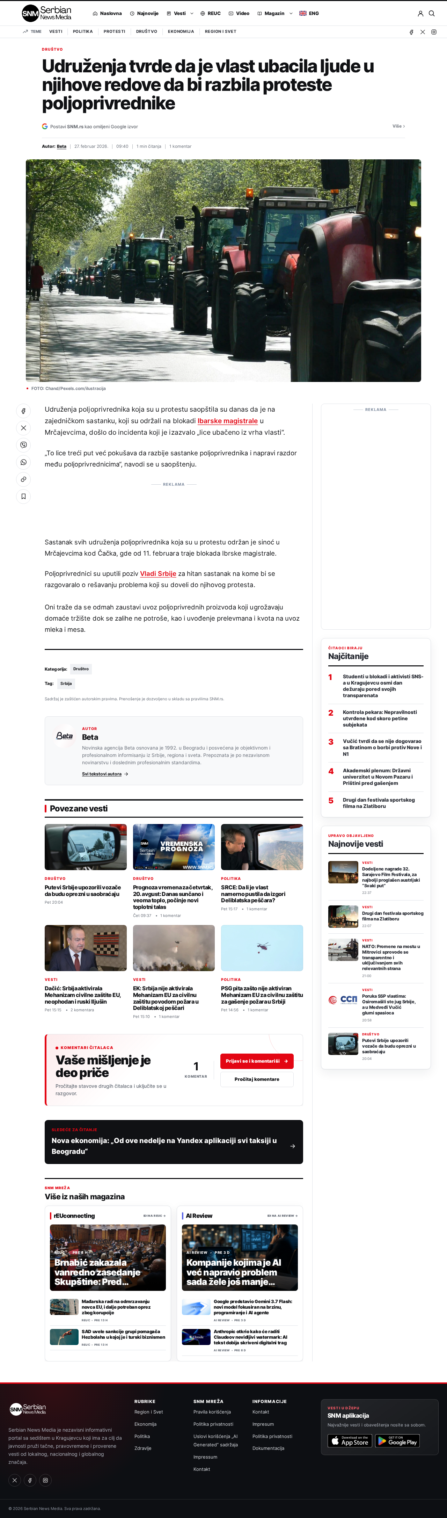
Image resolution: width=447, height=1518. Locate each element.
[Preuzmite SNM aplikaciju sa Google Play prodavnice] (397, 1441)
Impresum (263, 1424)
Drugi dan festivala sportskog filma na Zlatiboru (379, 803)
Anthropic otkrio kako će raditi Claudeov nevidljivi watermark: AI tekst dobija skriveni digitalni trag (250, 1337)
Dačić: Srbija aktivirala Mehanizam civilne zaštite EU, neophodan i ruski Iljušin (83, 995)
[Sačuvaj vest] (23, 496)
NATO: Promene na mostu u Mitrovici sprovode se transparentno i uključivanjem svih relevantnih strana (391, 957)
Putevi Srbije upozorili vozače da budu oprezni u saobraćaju (83, 890)
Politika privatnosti (213, 1424)
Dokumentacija (268, 1448)
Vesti (55, 31)
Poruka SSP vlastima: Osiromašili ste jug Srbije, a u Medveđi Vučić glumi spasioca (389, 1004)
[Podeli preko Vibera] (23, 445)
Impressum (205, 1457)
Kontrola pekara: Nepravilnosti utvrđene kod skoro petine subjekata (380, 718)
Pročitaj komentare (257, 1079)
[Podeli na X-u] (23, 428)
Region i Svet (220, 31)
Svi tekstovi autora (102, 773)
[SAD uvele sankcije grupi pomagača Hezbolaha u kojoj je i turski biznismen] (64, 1337)
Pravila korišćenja (212, 1412)
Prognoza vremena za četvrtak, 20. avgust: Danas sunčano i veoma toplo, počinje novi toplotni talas (173, 897)
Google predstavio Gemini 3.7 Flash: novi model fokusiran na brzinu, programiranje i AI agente (253, 1307)
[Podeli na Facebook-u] (23, 411)
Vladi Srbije (158, 573)
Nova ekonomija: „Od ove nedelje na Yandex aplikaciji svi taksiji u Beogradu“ (164, 1146)
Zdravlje (143, 1448)
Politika (83, 31)
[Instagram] (434, 32)
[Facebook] (411, 32)
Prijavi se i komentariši (257, 1061)
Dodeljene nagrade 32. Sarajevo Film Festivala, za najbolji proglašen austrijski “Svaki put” (391, 877)
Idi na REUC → (155, 1215)
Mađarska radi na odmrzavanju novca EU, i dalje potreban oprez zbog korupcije (116, 1307)
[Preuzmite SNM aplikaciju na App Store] (350, 1441)
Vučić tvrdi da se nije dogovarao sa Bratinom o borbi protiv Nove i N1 (382, 747)
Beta (61, 146)
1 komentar (180, 146)
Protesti (114, 31)
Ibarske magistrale (228, 421)
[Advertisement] (174, 506)
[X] (422, 32)
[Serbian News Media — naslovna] (44, 13)
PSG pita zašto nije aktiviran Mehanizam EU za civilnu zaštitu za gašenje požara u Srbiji (262, 995)
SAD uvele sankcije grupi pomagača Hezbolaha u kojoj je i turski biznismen (123, 1334)
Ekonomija (181, 31)
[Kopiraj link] (23, 479)
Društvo (146, 31)
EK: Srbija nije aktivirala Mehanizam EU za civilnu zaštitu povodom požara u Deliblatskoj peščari (165, 998)
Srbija (66, 683)
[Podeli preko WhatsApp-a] (23, 462)
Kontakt (201, 1469)
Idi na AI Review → (283, 1215)
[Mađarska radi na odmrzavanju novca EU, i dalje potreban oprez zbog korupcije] (64, 1307)
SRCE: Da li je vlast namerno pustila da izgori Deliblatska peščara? (253, 894)
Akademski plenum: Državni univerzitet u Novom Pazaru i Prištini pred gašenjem (378, 776)
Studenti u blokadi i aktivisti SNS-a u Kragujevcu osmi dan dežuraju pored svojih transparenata (383, 686)
